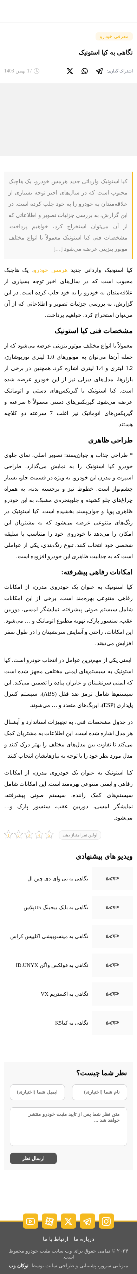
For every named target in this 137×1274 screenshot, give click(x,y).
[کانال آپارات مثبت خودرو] (49, 1221)
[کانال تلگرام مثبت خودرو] (87, 1221)
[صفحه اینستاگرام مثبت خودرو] (106, 1221)
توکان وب (18, 1265)
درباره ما (84, 1239)
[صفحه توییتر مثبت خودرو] (68, 1221)
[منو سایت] (126, 11)
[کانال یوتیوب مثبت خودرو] (30, 1221)
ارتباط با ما (55, 1239)
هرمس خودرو (50, 270)
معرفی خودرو (114, 36)
